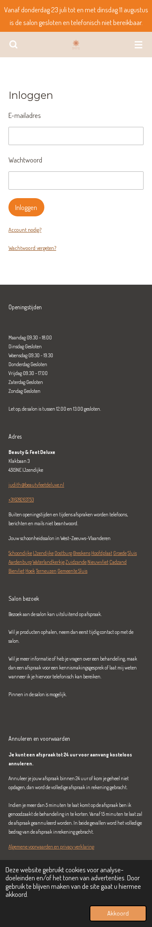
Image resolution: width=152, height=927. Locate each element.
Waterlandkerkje (49, 562)
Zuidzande (76, 562)
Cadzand (118, 562)
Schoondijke (20, 553)
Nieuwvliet (98, 562)
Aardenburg (20, 562)
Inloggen (26, 207)
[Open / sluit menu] (138, 44)
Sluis (132, 553)
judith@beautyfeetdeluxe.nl (36, 485)
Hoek (30, 571)
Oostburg (63, 553)
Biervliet (16, 571)
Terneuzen (46, 571)
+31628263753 (21, 499)
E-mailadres (24, 115)
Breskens (81, 553)
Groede (120, 553)
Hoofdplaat (101, 553)
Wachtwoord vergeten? (32, 247)
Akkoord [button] (118, 913)
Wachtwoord (25, 159)
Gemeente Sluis (72, 571)
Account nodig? (24, 229)
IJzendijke (43, 553)
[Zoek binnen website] (13, 44)
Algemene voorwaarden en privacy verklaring (51, 846)
